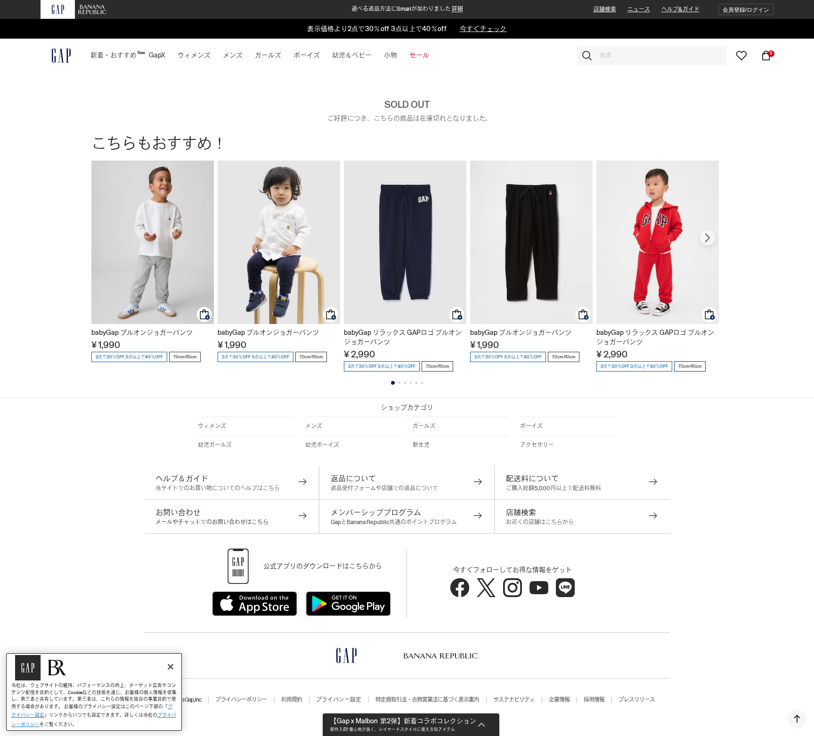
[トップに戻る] (797, 719)
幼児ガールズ (215, 445)
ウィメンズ (212, 426)
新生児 (421, 445)
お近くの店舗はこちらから (540, 522)
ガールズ (424, 426)
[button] (746, 9)
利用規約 (291, 699)
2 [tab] (399, 383)
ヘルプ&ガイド (680, 9)
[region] (94, 692)
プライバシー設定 (338, 699)
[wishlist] (741, 55)
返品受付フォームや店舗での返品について (384, 488)
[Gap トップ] (56, 56)
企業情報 (559, 699)
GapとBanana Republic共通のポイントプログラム (394, 522)
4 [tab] (411, 383)
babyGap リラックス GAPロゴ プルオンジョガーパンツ (403, 337)
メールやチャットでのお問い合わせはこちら (212, 522)
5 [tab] (416, 383)
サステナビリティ (514, 699)
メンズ (313, 426)
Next (707, 237)
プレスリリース (637, 699)
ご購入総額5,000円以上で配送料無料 (553, 488)
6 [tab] (422, 383)
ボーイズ (531, 426)
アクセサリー (537, 445)
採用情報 (594, 699)
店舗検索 (605, 9)
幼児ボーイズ (322, 445)
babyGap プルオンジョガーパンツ (142, 332)
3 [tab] (405, 383)
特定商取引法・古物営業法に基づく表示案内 (427, 699)
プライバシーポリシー (241, 699)
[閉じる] (170, 666)
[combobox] (652, 55)
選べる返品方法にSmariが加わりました (407, 9)
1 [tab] (393, 383)
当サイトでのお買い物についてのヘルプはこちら (217, 488)
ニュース (638, 9)
